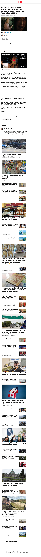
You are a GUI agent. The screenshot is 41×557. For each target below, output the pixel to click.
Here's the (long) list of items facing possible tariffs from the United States (9, 197)
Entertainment (4, 5)
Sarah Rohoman (6, 34)
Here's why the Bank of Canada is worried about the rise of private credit (10, 339)
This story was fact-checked (4, 38)
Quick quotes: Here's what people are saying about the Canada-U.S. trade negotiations (9, 268)
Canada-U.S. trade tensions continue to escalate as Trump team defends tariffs (9, 346)
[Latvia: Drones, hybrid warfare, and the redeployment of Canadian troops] (14, 503)
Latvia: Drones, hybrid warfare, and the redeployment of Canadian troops (13, 513)
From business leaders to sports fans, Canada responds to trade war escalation (13, 332)
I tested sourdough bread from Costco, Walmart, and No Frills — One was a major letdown (13, 260)
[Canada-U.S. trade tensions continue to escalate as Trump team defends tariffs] (22, 347)
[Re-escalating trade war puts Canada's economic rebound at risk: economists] (22, 381)
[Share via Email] (8, 32)
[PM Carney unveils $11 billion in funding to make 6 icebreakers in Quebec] (22, 311)
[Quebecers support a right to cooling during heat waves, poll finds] (22, 458)
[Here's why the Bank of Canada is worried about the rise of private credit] (22, 340)
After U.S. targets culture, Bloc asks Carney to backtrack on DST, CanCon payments (10, 304)
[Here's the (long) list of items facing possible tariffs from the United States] (22, 198)
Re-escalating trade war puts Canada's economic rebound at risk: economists (9, 380)
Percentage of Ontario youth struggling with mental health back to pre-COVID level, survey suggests (10, 423)
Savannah (18, 552)
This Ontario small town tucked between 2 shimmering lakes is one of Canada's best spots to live (10, 232)
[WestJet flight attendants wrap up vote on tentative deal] (14, 435)
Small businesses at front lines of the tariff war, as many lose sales (14, 373)
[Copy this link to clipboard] (10, 32)
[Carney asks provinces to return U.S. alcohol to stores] (14, 210)
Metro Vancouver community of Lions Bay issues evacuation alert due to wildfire (10, 416)
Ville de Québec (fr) (29, 551)
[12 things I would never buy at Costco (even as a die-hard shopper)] (14, 167)
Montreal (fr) (12, 551)
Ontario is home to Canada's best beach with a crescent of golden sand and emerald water (10, 238)
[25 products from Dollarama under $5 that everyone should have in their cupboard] (22, 192)
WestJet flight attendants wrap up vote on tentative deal (14, 443)
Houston (27, 552)
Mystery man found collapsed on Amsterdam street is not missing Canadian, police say (10, 491)
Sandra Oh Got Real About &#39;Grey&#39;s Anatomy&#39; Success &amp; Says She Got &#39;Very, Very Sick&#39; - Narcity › (14, 119)
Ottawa (15, 551)
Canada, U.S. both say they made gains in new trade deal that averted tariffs (10, 225)
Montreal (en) (9, 552)
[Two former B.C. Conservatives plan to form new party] (14, 475)
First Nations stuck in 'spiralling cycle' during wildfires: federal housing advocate (10, 463)
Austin (24, 552)
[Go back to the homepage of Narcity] (20, 2)
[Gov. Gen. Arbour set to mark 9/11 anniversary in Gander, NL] (22, 521)
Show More (3, 125)
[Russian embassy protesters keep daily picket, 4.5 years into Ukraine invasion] (22, 451)
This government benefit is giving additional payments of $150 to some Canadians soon (14, 289)
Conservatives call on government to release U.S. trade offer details (9, 297)
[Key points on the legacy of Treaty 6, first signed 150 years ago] (22, 528)
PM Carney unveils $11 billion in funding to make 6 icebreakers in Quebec (10, 310)
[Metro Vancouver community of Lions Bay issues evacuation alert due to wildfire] (22, 417)
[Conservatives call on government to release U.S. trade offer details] (22, 298)
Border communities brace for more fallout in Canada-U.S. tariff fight (14, 402)
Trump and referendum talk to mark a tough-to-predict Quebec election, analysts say (10, 409)
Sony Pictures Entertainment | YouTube (6, 69)
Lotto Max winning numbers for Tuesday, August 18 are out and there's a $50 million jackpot (10, 184)
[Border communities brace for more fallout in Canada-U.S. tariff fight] (14, 392)
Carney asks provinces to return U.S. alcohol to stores (13, 218)
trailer (14, 49)
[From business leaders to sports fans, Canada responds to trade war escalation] (14, 322)
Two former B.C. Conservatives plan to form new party (13, 484)
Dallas (12, 552)
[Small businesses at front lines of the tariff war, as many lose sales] (14, 365)
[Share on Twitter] (7, 32)
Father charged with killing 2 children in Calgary (12, 155)
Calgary (22, 551)
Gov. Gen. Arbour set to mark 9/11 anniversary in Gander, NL (8, 520)
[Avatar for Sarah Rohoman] (2, 129)
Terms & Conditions (8, 548)
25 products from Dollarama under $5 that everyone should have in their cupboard (10, 191)
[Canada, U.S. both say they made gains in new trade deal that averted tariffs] (22, 226)
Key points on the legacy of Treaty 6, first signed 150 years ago (9, 527)
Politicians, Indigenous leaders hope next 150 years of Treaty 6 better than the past (10, 533)
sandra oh (4, 123)
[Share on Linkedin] (5, 32)
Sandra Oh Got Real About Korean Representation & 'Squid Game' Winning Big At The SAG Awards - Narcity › (14, 116)
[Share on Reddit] (4, 32)
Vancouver (18, 551)
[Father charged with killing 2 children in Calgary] (14, 146)
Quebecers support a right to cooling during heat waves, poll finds (10, 457)
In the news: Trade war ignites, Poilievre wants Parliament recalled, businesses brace (9, 353)
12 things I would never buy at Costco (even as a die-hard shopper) (12, 176)
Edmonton (25, 551)
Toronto (9, 551)
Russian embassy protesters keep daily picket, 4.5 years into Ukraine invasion (9, 450)
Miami (15, 552)
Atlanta (21, 552)
